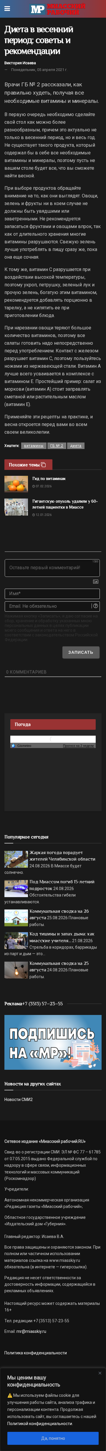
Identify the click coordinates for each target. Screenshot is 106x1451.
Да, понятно (53, 1438)
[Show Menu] (7, 9)
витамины (34, 446)
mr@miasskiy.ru (31, 1331)
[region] (53, 1409)
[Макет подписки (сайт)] (53, 1041)
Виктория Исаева (20, 63)
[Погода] (21, 745)
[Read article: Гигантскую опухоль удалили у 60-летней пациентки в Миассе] (16, 506)
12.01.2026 (43, 514)
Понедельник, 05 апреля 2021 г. (39, 69)
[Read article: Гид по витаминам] (16, 484)
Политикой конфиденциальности (39, 1423)
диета (76, 446)
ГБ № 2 (56, 446)
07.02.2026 (43, 486)
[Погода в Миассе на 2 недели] (78, 746)
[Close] (99, 1372)
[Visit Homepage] (57, 9)
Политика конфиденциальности (35, 1353)
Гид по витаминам (48, 478)
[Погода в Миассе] (53, 739)
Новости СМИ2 (18, 1099)
